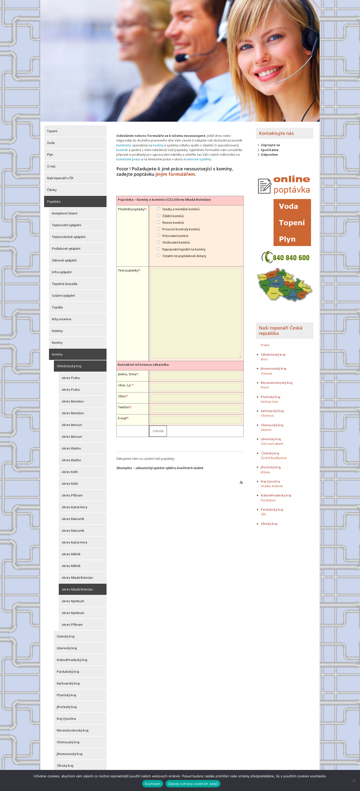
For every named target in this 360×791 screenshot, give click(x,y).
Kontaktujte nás (276, 133)
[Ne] (353, 780)
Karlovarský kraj (68, 683)
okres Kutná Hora (74, 507)
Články (52, 190)
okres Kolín (70, 472)
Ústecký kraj (65, 636)
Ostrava (266, 373)
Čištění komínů (173, 216)
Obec (122, 396)
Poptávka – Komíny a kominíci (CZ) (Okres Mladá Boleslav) (164, 199)
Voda (51, 143)
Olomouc (267, 415)
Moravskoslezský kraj (72, 730)
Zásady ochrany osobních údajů (193, 784)
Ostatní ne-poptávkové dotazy (184, 256)
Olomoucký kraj (68, 742)
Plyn (50, 154)
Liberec (266, 429)
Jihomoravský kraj (69, 754)
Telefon (124, 407)
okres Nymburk (73, 601)
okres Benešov (73, 401)
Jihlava (265, 472)
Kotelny (57, 331)
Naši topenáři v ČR (60, 178)
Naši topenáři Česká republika (280, 330)
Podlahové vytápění (66, 248)
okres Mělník (71, 554)
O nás (51, 166)
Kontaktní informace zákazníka (143, 364)
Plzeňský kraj (66, 695)
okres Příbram (72, 495)
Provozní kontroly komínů (181, 229)
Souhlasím (152, 784)
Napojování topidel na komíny (183, 249)
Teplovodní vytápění (66, 225)
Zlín (263, 514)
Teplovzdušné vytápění (68, 237)
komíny (158, 145)
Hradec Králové (272, 486)
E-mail (122, 418)
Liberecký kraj (67, 648)
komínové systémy (197, 159)
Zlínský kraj (65, 765)
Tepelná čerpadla (64, 284)
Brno (264, 359)
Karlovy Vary (269, 401)
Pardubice (268, 500)
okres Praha (71, 378)
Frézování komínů (175, 236)
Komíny (57, 342)
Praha (265, 345)
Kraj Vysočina (66, 718)
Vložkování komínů (176, 242)
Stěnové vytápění (64, 260)
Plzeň (265, 387)
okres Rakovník (73, 519)
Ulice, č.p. (125, 385)
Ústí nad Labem (272, 443)
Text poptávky (128, 270)
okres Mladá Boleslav (77, 577)
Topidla (57, 307)
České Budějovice (274, 458)
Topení (52, 131)
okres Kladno (71, 448)
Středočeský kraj (69, 366)
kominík (122, 150)
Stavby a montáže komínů (181, 209)
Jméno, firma (127, 374)
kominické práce (128, 159)
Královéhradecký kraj (72, 660)
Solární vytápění (63, 295)
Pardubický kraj (68, 671)
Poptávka (53, 201)
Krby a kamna (61, 319)
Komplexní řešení (64, 213)
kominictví (123, 145)
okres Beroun (72, 425)
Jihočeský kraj (67, 707)
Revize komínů (173, 222)
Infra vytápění (62, 272)
